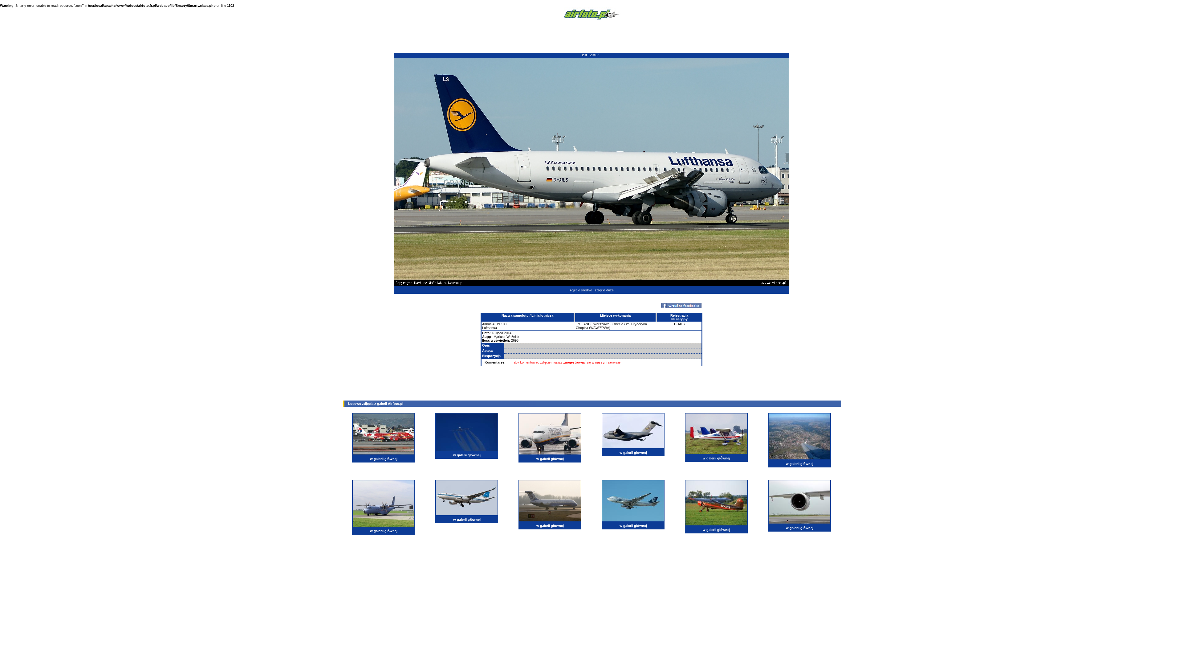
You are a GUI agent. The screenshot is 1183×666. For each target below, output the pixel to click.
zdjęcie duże (604, 290)
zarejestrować (574, 362)
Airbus (487, 324)
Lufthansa (489, 328)
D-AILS (679, 324)
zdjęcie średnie (581, 290)
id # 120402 (590, 55)
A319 (496, 324)
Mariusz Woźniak (506, 337)
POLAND (584, 324)
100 (503, 324)
